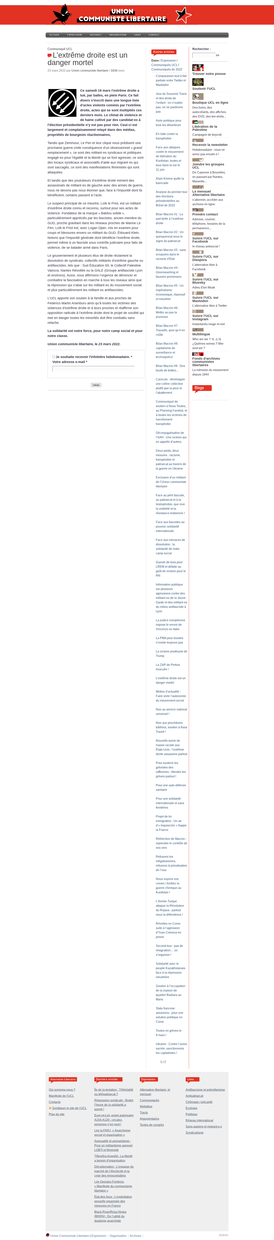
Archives (95, 35)
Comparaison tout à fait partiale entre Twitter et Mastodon (171, 80)
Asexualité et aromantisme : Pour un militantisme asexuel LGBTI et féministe (113, 1145)
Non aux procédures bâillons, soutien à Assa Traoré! (171, 727)
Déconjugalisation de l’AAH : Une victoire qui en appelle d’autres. (171, 437)
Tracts (144, 1112)
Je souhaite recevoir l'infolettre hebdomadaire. (94, 357)
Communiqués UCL (164, 65)
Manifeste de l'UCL (61, 1095)
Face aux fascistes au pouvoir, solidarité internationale (170, 526)
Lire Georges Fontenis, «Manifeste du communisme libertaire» (113, 1186)
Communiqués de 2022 (166, 69)
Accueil (54, 35)
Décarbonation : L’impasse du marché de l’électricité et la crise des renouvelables (114, 1171)
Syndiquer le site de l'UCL (69, 1108)
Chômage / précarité (199, 1102)
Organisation (117, 35)
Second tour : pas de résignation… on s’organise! (169, 950)
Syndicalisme (195, 1132)
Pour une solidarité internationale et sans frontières (170, 803)
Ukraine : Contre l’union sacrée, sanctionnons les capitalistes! (171, 1048)
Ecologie (191, 1108)
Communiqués (149, 1100)
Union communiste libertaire (89, 70)
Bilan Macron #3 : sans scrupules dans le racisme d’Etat (171, 254)
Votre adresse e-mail (69, 362)
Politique (191, 1114)
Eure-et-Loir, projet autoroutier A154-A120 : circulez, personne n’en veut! (114, 1120)
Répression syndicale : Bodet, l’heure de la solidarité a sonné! (114, 1105)
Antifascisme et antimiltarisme (205, 1089)
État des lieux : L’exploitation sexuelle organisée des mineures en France (113, 1201)
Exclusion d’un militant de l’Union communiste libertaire (171, 482)
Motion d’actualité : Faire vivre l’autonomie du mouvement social (171, 696)
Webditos (146, 1106)
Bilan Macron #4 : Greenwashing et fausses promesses (168, 272)
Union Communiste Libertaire (69, 1235)
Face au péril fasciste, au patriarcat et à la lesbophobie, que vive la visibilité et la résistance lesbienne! (170, 504)
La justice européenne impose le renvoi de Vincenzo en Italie (170, 625)
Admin (224, 1235)
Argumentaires (149, 1118)
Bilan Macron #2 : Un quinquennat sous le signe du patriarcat (170, 236)
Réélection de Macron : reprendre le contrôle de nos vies (171, 843)
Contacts (55, 1102)
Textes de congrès (152, 1124)
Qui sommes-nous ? (62, 1089)
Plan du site (56, 1114)
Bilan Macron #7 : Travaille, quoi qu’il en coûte (170, 330)
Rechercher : (201, 49)
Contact (154, 35)
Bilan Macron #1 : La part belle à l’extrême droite (169, 219)
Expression (74, 35)
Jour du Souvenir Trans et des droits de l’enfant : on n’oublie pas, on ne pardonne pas (171, 102)
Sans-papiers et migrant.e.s (204, 1126)
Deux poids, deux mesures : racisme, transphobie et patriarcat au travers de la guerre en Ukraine (171, 459)
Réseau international (199, 1120)
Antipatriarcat (194, 1095)
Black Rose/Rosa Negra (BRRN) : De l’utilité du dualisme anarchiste (110, 1216)
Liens (137, 35)
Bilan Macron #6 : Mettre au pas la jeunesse (167, 312)
